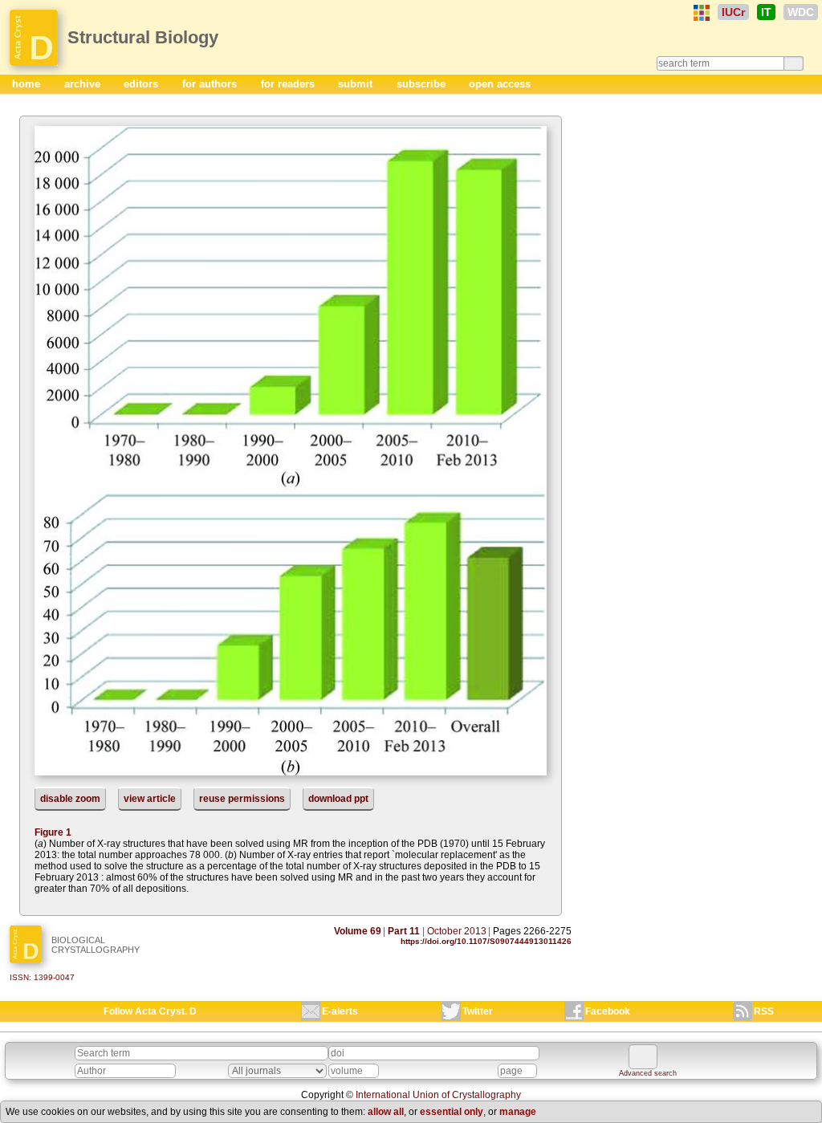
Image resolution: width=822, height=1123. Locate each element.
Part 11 (404, 931)
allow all (386, 1111)
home (27, 84)
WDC (800, 12)
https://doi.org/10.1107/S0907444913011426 (486, 941)
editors (142, 84)
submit (357, 84)
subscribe (423, 84)
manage (517, 1111)
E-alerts (340, 1011)
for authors (211, 84)
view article (150, 798)
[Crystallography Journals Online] (701, 13)
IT (766, 12)
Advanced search (648, 1073)
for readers (289, 84)
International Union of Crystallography (438, 1095)
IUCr (733, 12)
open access (500, 84)
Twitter (477, 1011)
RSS (764, 1011)
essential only (451, 1111)
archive (84, 84)
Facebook (607, 1011)
